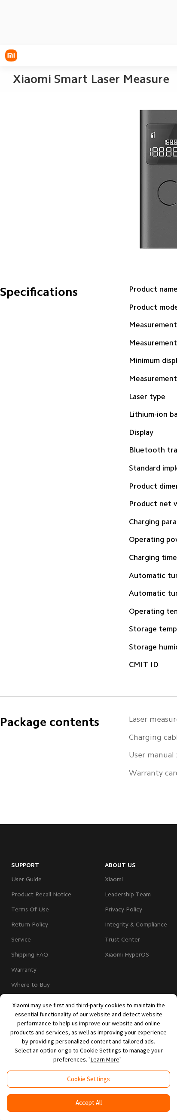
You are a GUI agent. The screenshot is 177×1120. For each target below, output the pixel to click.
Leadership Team (128, 894)
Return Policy (29, 924)
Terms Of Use (30, 909)
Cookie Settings (88, 1079)
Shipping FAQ (29, 954)
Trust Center (122, 939)
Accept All (89, 1102)
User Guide (26, 879)
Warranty (24, 969)
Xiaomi (114, 879)
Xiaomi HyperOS (127, 954)
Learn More (105, 1059)
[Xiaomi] (11, 55)
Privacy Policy (123, 909)
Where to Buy (30, 985)
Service (21, 939)
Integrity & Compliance (136, 924)
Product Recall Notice (41, 894)
